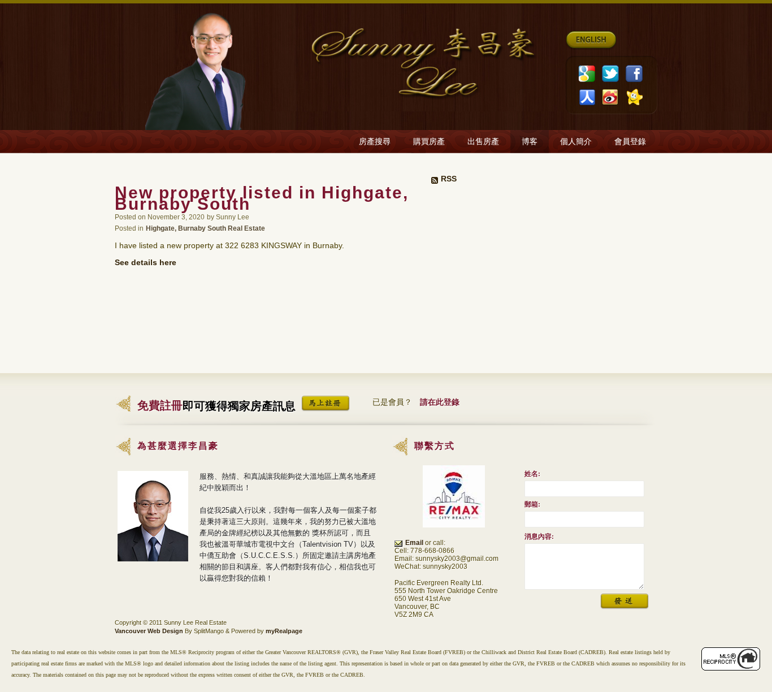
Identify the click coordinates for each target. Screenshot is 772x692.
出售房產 (483, 141)
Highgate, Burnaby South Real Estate (205, 228)
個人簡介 (576, 141)
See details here (145, 262)
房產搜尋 (375, 141)
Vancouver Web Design (149, 631)
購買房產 (429, 141)
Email (414, 543)
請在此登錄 (439, 401)
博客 (529, 141)
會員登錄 (630, 141)
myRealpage (284, 631)
